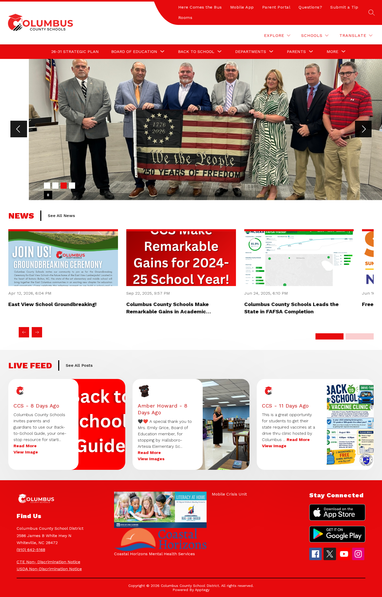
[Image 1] (47, 185)
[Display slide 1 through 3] (329, 336)
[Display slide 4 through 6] (360, 336)
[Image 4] (72, 185)
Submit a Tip (344, 7)
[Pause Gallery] (48, 195)
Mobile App (242, 7)
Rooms (185, 17)
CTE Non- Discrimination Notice (48, 561)
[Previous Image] (18, 129)
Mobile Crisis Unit (229, 494)
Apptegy (202, 590)
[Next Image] (363, 129)
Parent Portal (276, 7)
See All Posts (79, 365)
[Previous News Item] (24, 332)
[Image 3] (64, 185)
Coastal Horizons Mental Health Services (154, 553)
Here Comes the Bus (200, 7)
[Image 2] (55, 185)
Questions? (310, 7)
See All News (61, 215)
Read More (25, 445)
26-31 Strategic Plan (75, 51)
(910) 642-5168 (31, 549)
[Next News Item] (37, 332)
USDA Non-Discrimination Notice (49, 568)
